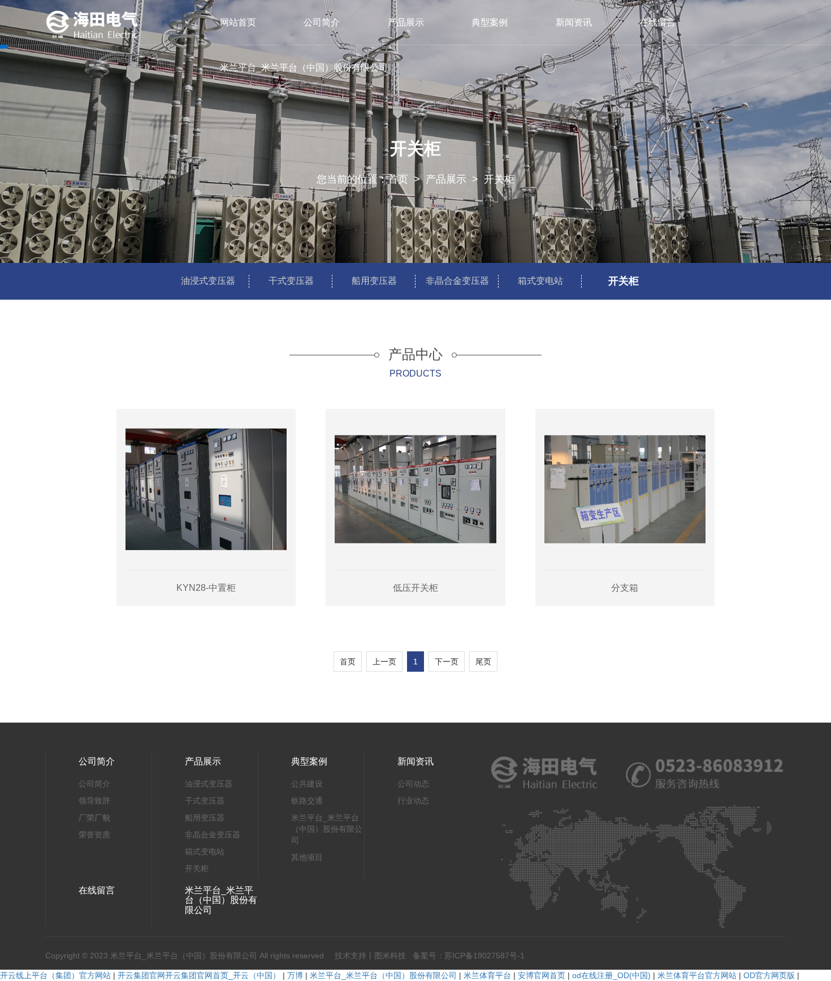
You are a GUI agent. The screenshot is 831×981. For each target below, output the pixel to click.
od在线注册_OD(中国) (611, 975)
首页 (398, 179)
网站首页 (238, 22)
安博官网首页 (541, 975)
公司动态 (413, 783)
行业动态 (413, 800)
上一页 (384, 661)
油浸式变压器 (208, 281)
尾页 (483, 661)
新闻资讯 (574, 22)
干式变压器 (291, 281)
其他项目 (307, 857)
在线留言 (657, 22)
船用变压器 (374, 281)
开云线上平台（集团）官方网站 (55, 975)
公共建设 (307, 783)
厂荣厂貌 (94, 817)
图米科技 (390, 955)
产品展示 (406, 22)
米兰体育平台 (487, 975)
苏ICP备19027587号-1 (484, 955)
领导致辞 (94, 800)
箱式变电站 (540, 281)
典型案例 (489, 22)
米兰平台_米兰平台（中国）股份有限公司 (304, 67)
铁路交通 (307, 800)
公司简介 (322, 22)
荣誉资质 (94, 834)
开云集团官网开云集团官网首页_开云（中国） (199, 975)
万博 (295, 975)
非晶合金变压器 (457, 281)
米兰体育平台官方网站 (697, 975)
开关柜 (499, 179)
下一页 (446, 661)
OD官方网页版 (769, 975)
